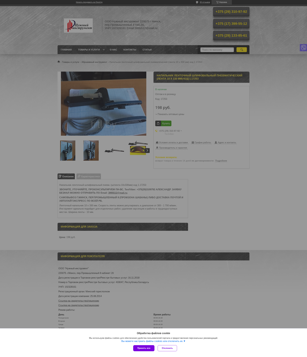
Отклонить (167, 348)
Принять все (143, 348)
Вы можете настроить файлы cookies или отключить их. (152, 341)
